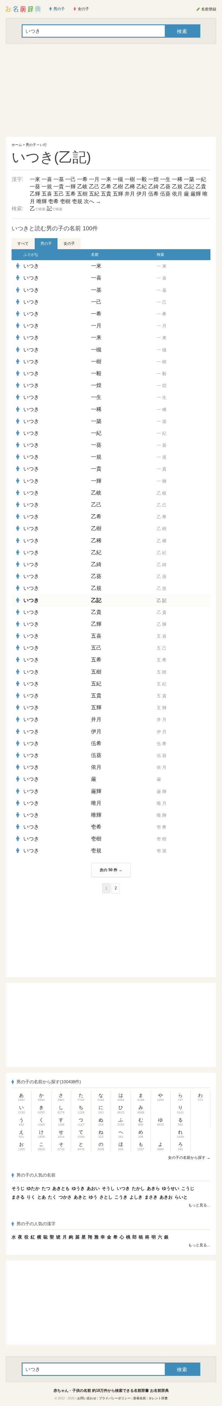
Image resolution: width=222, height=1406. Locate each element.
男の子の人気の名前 (36, 1174)
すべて (23, 243)
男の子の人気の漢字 (36, 1223)
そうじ (18, 1188)
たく (52, 1197)
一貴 (58, 186)
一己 (70, 179)
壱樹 (65, 201)
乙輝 (35, 194)
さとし (105, 1197)
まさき (151, 1197)
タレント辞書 (158, 1398)
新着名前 (139, 1398)
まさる (18, 1197)
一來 (35, 179)
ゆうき (78, 1188)
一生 (165, 179)
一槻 (118, 179)
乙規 (177, 186)
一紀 (201, 179)
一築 (189, 179)
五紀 (94, 194)
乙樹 (118, 186)
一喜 (47, 179)
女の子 (69, 243)
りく (31, 1197)
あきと (80, 1197)
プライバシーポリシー (115, 1398)
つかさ (65, 1197)
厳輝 (195, 194)
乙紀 (141, 186)
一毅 (141, 179)
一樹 (130, 179)
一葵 (35, 186)
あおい (93, 1188)
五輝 (118, 194)
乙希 (106, 186)
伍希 (153, 194)
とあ (41, 1197)
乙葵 (165, 186)
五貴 (106, 194)
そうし (108, 1188)
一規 (47, 186)
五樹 (82, 194)
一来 (106, 179)
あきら (153, 1188)
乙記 (189, 186)
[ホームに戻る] (23, 9)
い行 (43, 145)
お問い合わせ (86, 1398)
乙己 (94, 186)
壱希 (53, 201)
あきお (166, 1197)
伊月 (141, 194)
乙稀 (130, 186)
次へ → (92, 201)
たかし (138, 1188)
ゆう (93, 1197)
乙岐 (82, 186)
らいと (181, 1197)
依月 (177, 194)
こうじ (187, 1188)
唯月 (96, 803)
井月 (130, 194)
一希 (82, 179)
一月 (94, 179)
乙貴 (201, 186)
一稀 (177, 179)
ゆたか (33, 1188)
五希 (70, 194)
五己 (58, 194)
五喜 (47, 194)
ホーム (17, 145)
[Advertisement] (111, 90)
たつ (46, 1188)
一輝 (70, 186)
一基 (58, 179)
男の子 (31, 145)
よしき (136, 1197)
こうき (120, 1197)
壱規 (77, 201)
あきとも (61, 1188)
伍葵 (165, 194)
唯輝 (41, 201)
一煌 (153, 179)
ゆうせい (170, 1188)
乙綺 (153, 186)
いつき (31, 266)
